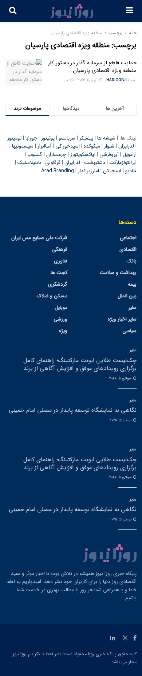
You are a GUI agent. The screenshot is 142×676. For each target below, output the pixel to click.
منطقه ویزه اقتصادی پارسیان (76, 32)
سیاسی (129, 331)
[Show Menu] (129, 11)
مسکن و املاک (52, 296)
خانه (133, 32)
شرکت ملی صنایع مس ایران (39, 238)
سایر (132, 307)
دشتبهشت (94, 162)
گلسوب (34, 154)
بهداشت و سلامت (118, 273)
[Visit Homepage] (71, 11)
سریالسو (67, 138)
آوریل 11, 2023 (88, 80)
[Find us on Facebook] (135, 638)
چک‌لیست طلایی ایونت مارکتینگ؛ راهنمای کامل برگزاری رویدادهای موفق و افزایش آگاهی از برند (80, 364)
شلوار (109, 146)
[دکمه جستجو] (12, 11)
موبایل (61, 307)
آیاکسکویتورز (82, 154)
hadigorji (116, 80)
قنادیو (131, 171)
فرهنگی (59, 249)
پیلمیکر (86, 138)
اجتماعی (128, 238)
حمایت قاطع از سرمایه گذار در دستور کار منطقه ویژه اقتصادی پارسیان (92, 67)
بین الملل (127, 296)
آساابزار (44, 146)
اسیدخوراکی (67, 146)
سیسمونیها (22, 146)
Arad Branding (57, 171)
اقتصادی (128, 249)
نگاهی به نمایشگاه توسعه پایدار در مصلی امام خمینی (73, 410)
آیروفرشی (109, 154)
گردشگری (57, 284)
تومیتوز (14, 138)
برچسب (115, 32)
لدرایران (126, 146)
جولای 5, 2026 (121, 378)
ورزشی (60, 319)
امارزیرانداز (88, 171)
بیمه (132, 284)
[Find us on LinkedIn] (112, 638)
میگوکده (92, 146)
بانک (132, 261)
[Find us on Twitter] (125, 638)
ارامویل (130, 154)
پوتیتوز (48, 138)
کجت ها (59, 273)
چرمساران (56, 154)
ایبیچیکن (112, 171)
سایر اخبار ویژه (122, 319)
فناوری (60, 261)
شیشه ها (106, 138)
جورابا (31, 138)
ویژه (63, 331)
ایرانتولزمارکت (123, 162)
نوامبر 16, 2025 (121, 420)
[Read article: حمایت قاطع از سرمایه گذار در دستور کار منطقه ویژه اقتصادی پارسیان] (23, 72)
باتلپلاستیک (29, 162)
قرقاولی (52, 162)
